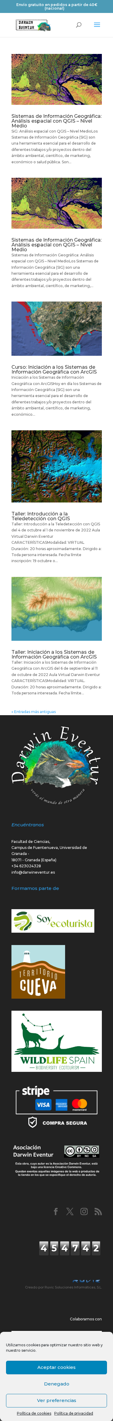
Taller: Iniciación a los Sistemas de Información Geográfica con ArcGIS (54, 654)
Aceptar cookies (56, 1367)
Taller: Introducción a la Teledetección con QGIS (40, 516)
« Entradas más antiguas (33, 711)
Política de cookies (34, 1413)
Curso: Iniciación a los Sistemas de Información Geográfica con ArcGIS (54, 369)
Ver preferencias (56, 1400)
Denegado (56, 1384)
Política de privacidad (73, 1413)
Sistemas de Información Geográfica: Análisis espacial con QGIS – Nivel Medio (56, 121)
